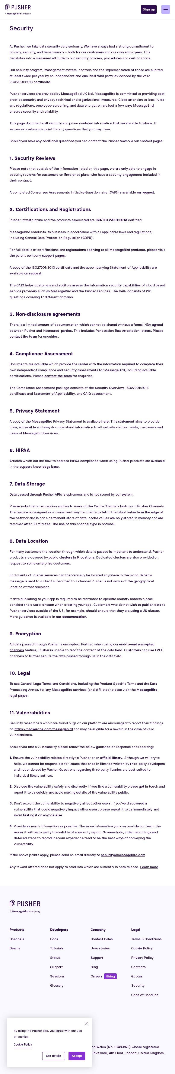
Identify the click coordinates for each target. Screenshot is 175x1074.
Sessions (57, 976)
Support (56, 967)
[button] (165, 9)
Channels (17, 939)
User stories (100, 948)
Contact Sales (102, 939)
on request (145, 192)
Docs (54, 939)
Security (137, 985)
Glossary (56, 985)
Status (55, 957)
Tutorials (56, 948)
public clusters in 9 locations (71, 557)
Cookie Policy (142, 948)
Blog (94, 967)
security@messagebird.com (123, 855)
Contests (138, 967)
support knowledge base (39, 466)
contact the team (23, 336)
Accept (77, 1056)
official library (111, 757)
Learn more (149, 867)
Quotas (137, 976)
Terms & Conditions (146, 939)
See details (53, 1056)
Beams (15, 948)
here (105, 421)
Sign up (149, 9)
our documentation (71, 616)
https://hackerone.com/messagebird (44, 729)
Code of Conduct (144, 995)
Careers (103, 976)
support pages (53, 255)
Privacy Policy (142, 957)
